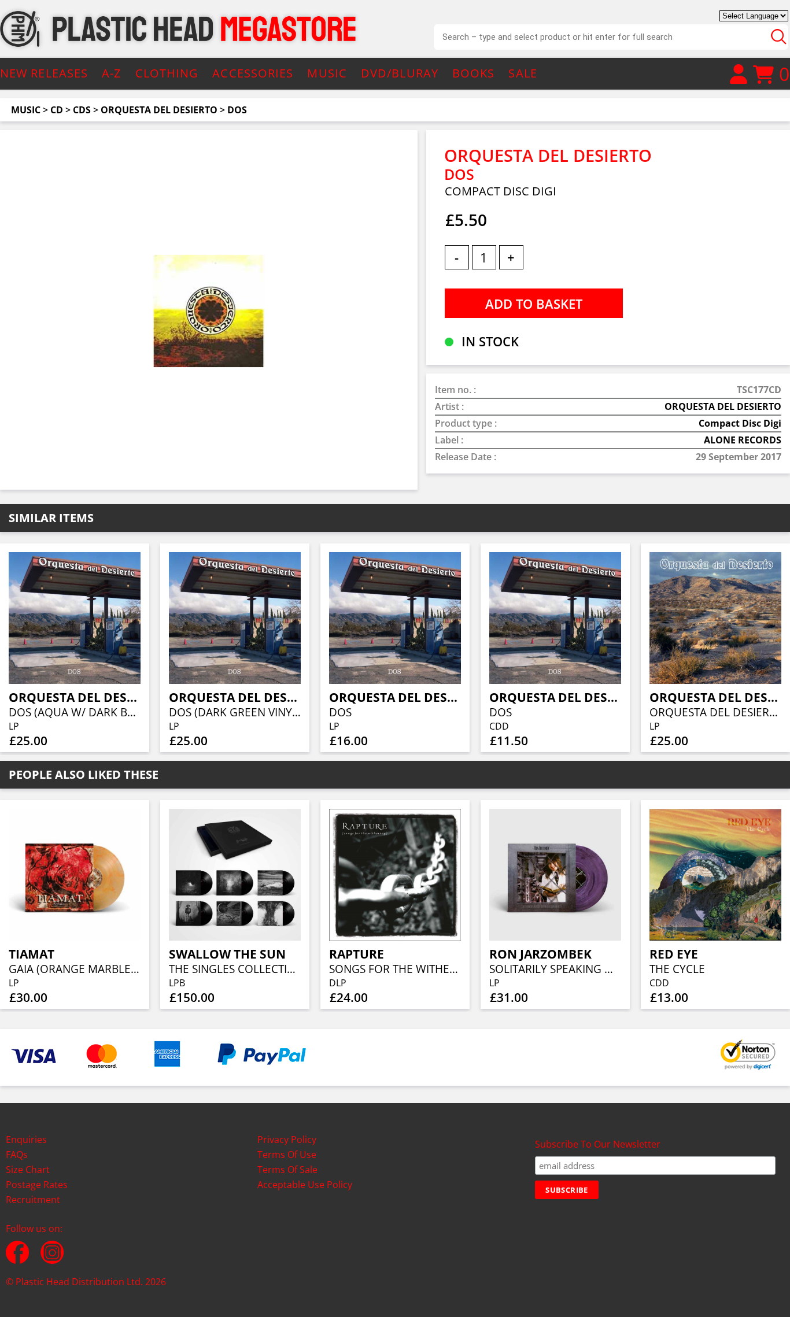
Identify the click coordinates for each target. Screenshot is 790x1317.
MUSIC (327, 73)
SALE (522, 73)
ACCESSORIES (252, 73)
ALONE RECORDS (742, 440)
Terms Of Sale (287, 1169)
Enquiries (26, 1139)
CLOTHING (167, 73)
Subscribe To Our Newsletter (597, 1144)
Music (25, 109)
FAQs (17, 1154)
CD (56, 109)
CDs (82, 109)
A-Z (111, 73)
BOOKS (473, 73)
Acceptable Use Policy (304, 1184)
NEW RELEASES (44, 73)
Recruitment (33, 1199)
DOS (237, 109)
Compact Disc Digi (740, 423)
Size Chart (28, 1169)
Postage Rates (37, 1184)
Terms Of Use (286, 1154)
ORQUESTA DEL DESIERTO (159, 109)
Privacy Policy (286, 1139)
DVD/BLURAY (399, 73)
